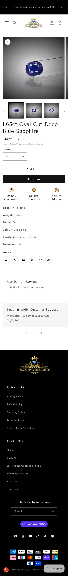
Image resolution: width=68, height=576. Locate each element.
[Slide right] (64, 111)
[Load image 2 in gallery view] (34, 110)
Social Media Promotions (21, 428)
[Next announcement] (61, 7)
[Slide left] (4, 111)
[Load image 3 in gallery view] (51, 110)
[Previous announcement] (6, 7)
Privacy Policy (15, 396)
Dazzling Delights (29, 569)
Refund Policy (14, 404)
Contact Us (13, 489)
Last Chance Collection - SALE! (24, 465)
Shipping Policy (16, 412)
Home (10, 450)
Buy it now (34, 179)
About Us (12, 481)
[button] (7, 23)
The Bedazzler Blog (18, 473)
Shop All (12, 458)
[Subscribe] (53, 512)
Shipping (20, 144)
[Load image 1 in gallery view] (16, 110)
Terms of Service (16, 420)
